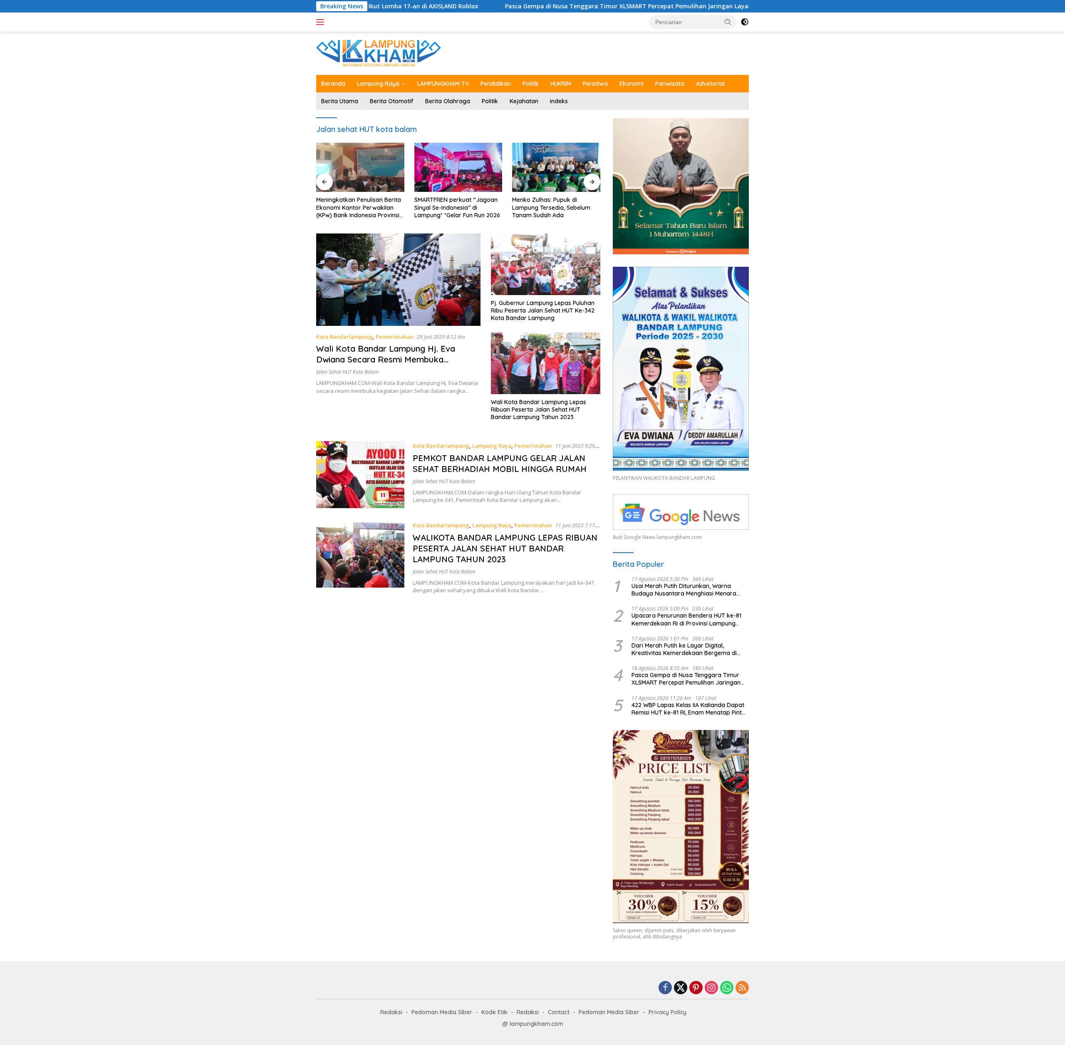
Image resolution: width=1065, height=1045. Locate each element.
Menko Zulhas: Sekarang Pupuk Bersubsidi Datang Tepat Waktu (555, 207)
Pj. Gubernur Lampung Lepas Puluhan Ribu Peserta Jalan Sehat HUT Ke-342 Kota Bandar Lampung (542, 310)
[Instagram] (711, 988)
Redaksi (391, 1012)
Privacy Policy (667, 1012)
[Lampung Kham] (378, 53)
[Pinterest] (696, 988)
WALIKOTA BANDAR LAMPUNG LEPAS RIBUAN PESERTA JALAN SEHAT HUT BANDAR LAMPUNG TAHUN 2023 (505, 548)
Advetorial (710, 83)
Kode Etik (494, 1012)
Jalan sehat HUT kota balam (347, 371)
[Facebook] (665, 988)
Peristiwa (595, 83)
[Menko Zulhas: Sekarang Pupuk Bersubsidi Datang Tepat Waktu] (556, 167)
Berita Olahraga (447, 101)
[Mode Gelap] (745, 22)
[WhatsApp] (726, 988)
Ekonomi (631, 83)
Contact (559, 1012)
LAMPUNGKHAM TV (443, 83)
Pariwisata (669, 83)
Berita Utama (339, 101)
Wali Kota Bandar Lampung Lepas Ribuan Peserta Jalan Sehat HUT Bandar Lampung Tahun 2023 (538, 409)
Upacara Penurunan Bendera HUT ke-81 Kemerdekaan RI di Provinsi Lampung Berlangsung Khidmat (686, 619)
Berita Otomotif (392, 101)
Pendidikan (495, 83)
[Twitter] (680, 988)
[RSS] (742, 988)
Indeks (559, 101)
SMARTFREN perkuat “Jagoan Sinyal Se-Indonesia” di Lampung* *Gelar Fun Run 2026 (359, 207)
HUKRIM (560, 83)
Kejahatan (524, 101)
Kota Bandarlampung (344, 336)
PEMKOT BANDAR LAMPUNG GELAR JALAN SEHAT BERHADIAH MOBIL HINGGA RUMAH (500, 463)
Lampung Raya (378, 83)
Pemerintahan (395, 336)
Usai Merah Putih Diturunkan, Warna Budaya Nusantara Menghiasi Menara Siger (684, 589)
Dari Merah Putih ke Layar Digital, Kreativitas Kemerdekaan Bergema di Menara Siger (684, 649)
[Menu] (321, 22)
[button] (728, 21)
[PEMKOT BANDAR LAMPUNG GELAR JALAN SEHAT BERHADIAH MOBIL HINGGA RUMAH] (360, 474)
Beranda (333, 83)
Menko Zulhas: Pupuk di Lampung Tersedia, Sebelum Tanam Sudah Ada (453, 207)
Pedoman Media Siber (441, 1012)
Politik (531, 83)
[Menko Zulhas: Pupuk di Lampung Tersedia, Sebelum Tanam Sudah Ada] (458, 167)
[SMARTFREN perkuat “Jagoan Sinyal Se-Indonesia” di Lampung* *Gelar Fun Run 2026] (360, 167)
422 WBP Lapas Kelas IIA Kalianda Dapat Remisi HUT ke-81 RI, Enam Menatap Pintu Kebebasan (688, 708)
